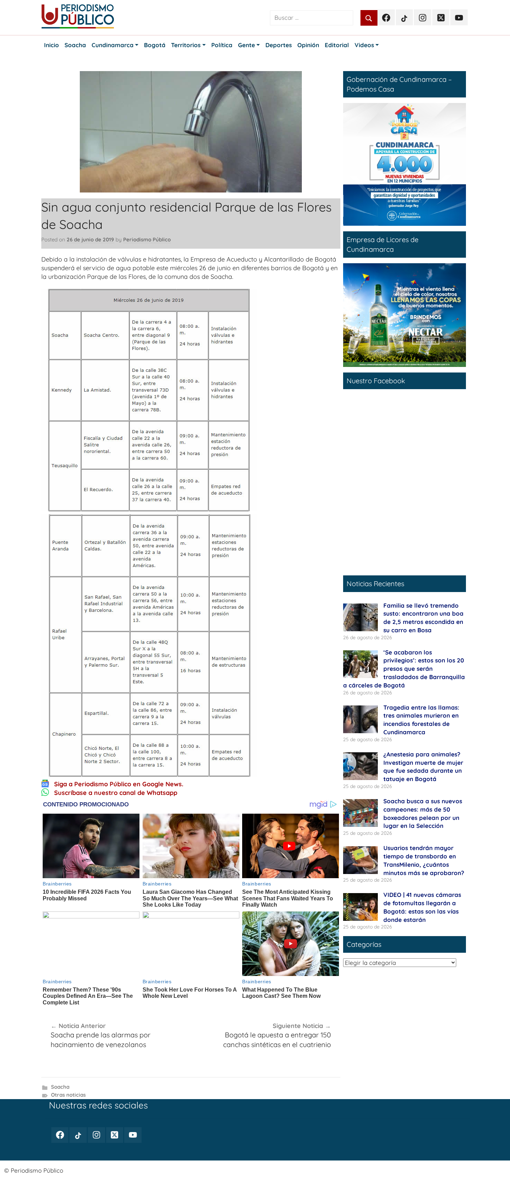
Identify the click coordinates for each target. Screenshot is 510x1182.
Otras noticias (68, 1094)
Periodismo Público (147, 239)
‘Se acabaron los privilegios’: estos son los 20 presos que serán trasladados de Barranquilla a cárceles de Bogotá (404, 669)
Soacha (60, 1087)
